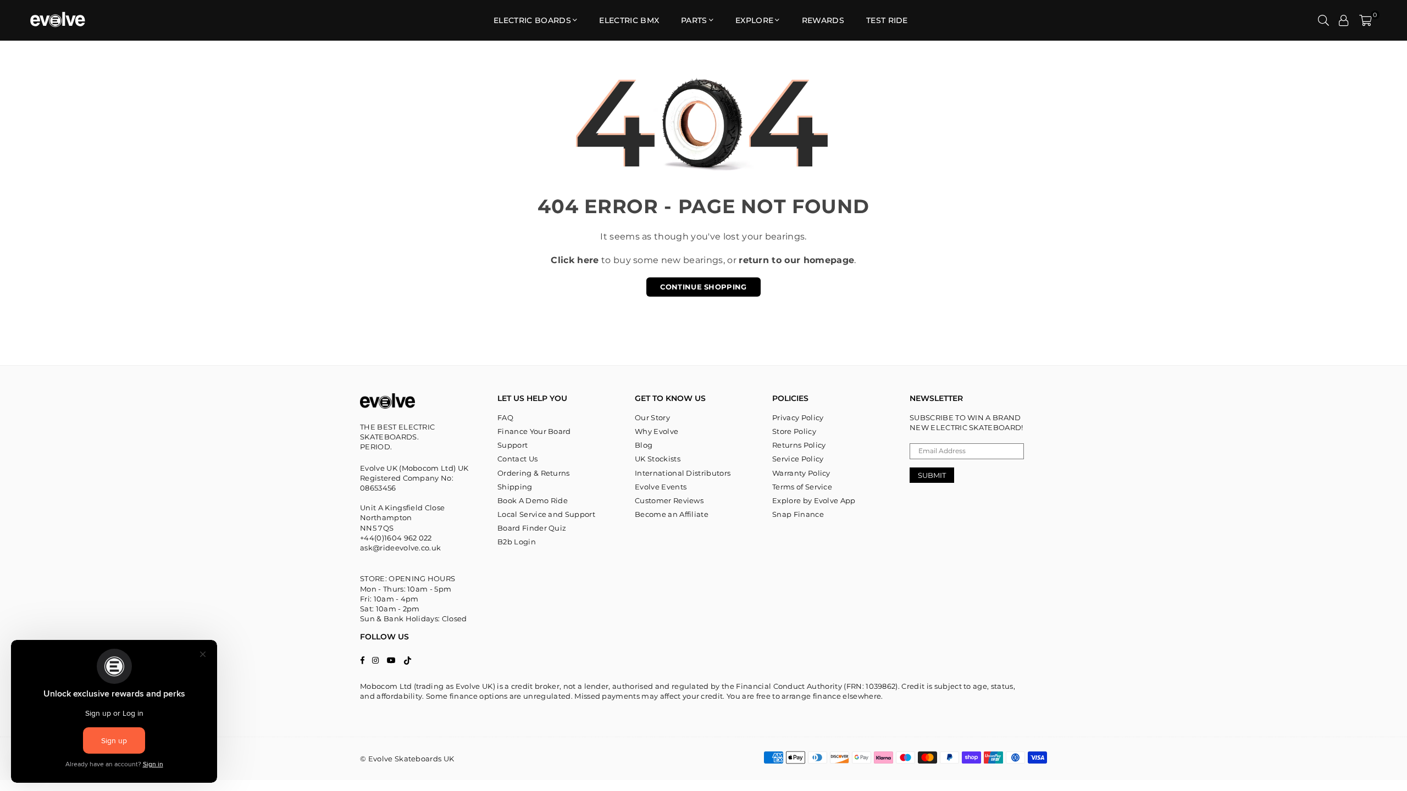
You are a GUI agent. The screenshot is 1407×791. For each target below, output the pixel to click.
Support (512, 445)
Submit (932, 475)
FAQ (505, 417)
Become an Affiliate (671, 514)
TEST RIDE (887, 20)
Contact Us (517, 458)
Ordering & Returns (533, 473)
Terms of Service (802, 486)
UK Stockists (657, 458)
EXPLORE (754, 20)
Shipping (515, 486)
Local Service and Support (546, 514)
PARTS (694, 20)
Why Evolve (656, 431)
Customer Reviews (669, 500)
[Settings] (1344, 20)
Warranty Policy (801, 473)
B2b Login (516, 541)
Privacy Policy (797, 417)
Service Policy (797, 458)
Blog (643, 445)
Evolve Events (660, 486)
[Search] (1323, 20)
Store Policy (794, 431)
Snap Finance (798, 514)
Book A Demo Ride (532, 500)
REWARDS (823, 20)
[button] (1365, 20)
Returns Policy (799, 445)
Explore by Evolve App (814, 500)
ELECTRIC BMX (629, 20)
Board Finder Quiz (531, 527)
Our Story (652, 417)
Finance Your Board (534, 431)
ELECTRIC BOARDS (532, 20)
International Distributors (682, 473)
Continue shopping (703, 286)
